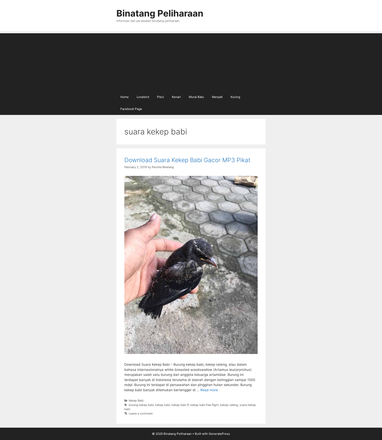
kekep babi (162, 405)
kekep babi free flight (204, 405)
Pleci (160, 97)
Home (124, 97)
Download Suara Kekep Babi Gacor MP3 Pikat (187, 160)
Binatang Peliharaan (159, 13)
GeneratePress (219, 434)
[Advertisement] (191, 61)
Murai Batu (196, 97)
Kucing (235, 97)
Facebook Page (131, 109)
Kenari (176, 97)
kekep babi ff (180, 405)
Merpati (217, 97)
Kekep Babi (136, 400)
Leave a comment (141, 413)
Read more (209, 390)
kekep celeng (229, 405)
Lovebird (143, 97)
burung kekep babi (141, 405)
